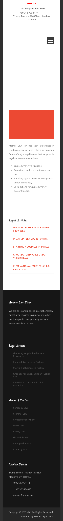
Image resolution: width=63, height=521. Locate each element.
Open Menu (50, 40)
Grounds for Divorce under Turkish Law (31, 375)
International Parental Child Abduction (28, 384)
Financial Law (20, 437)
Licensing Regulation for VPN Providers (28, 355)
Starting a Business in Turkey (31, 246)
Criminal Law (20, 413)
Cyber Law (18, 425)
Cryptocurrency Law (24, 419)
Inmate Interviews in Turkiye (30, 238)
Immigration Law (22, 443)
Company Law (20, 407)
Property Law (20, 449)
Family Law (19, 431)
